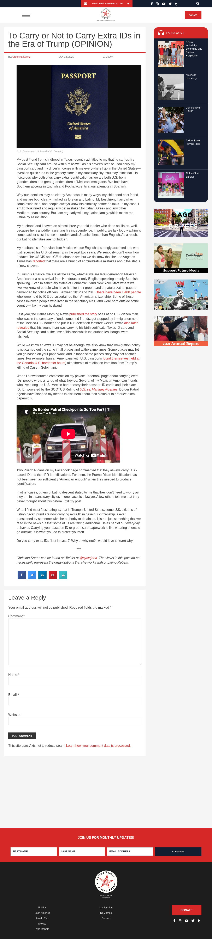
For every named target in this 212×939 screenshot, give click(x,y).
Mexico (42, 923)
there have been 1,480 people (119, 292)
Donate (193, 15)
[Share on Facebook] (22, 578)
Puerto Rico (42, 918)
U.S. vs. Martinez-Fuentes (99, 389)
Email (13, 694)
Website (14, 715)
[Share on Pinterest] (53, 578)
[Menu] (25, 15)
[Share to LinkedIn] (42, 578)
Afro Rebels (42, 929)
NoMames (106, 913)
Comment (16, 616)
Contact (106, 918)
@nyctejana (88, 558)
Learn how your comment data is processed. (98, 745)
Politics (42, 907)
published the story (83, 314)
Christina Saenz (21, 56)
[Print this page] (63, 578)
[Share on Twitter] (32, 578)
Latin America (42, 913)
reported (39, 261)
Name (13, 674)
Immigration (106, 907)
